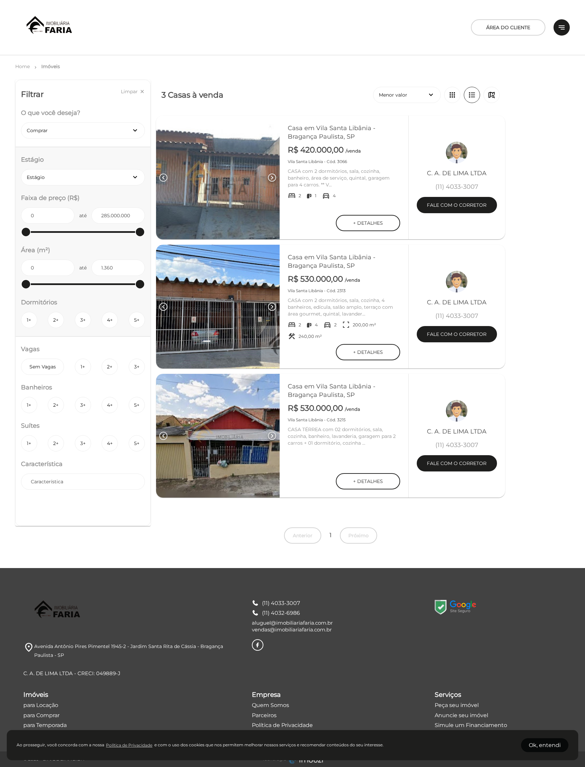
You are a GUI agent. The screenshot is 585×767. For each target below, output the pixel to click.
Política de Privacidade (282, 725)
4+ (110, 320)
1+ (29, 320)
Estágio (86, 177)
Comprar (83, 130)
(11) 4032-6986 (281, 613)
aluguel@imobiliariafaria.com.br (292, 623)
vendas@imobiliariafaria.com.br (292, 629)
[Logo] (50, 27)
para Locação (40, 705)
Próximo (358, 535)
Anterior (302, 535)
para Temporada (45, 725)
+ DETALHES (368, 223)
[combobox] (83, 481)
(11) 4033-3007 (281, 603)
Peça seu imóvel (457, 705)
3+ (83, 320)
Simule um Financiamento (471, 725)
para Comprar (41, 715)
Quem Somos (270, 705)
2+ (56, 320)
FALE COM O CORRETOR (456, 205)
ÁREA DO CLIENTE (508, 27)
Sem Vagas (42, 367)
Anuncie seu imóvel (461, 715)
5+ (136, 320)
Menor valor (407, 95)
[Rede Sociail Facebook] (258, 645)
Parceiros (264, 715)
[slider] (26, 232)
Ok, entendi (545, 745)
